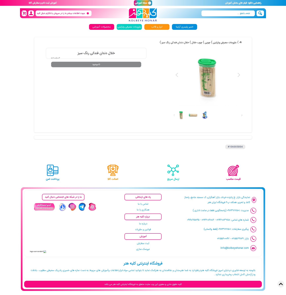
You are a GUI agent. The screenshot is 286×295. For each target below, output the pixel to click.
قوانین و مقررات (143, 229)
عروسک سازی (143, 249)
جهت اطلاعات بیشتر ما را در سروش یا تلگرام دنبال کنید (61, 13)
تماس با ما (143, 204)
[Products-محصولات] (240, 42)
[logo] (142, 15)
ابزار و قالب (156, 27)
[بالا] (280, 284)
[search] (228, 13)
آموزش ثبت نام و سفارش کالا (43, 3)
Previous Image (177, 75)
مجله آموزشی (143, 3)
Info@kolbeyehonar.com (234, 248)
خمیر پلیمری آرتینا (184, 27)
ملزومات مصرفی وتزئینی (129, 27)
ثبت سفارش (143, 243)
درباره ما (143, 224)
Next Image (238, 75)
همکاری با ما (143, 210)
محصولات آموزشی (101, 27)
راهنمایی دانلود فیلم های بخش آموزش (243, 3)
